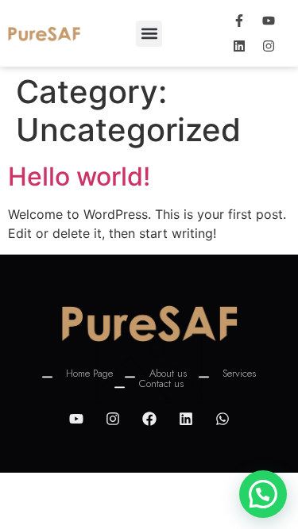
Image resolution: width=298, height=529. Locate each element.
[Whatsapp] (222, 418)
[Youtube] (268, 20)
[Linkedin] (239, 46)
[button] (149, 34)
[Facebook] (149, 418)
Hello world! (79, 176)
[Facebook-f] (239, 20)
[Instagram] (268, 46)
